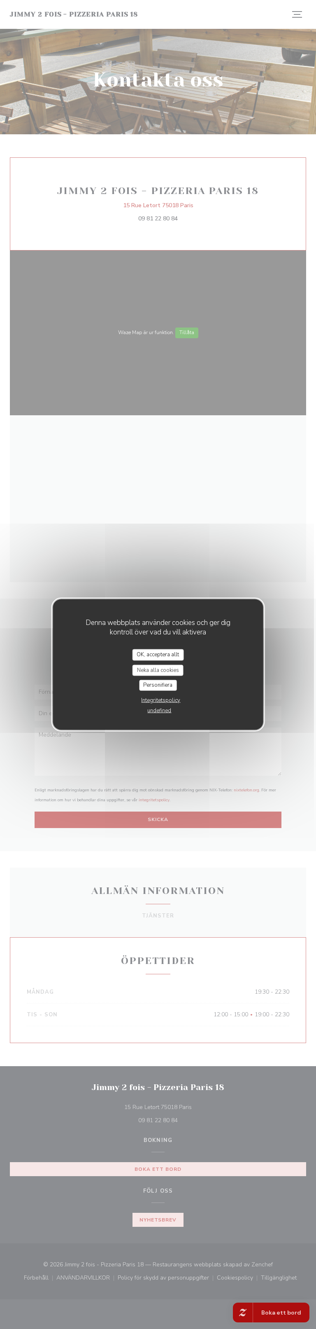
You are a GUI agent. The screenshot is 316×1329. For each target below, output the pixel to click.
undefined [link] (159, 710)
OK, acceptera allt (158, 654)
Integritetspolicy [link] (160, 700)
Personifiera (157, 685)
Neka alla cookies (158, 670)
